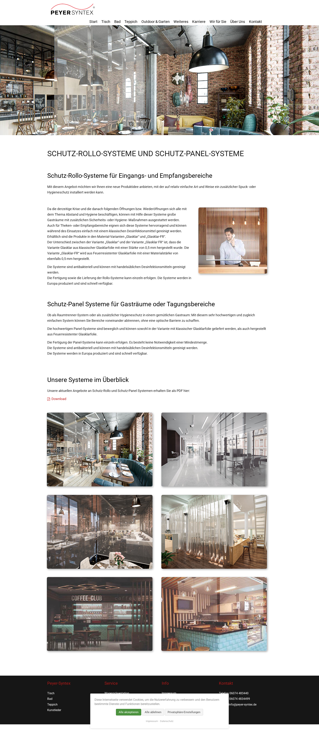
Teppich (130, 21)
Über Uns (237, 21)
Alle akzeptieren (128, 712)
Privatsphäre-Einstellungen (184, 712)
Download (59, 399)
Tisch (105, 21)
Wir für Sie (218, 21)
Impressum (169, 693)
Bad (117, 21)
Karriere (198, 21)
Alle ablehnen (153, 712)
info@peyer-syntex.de (242, 704)
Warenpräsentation (116, 693)
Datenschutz (166, 721)
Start (93, 21)
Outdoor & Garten (155, 21)
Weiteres (181, 21)
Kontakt (255, 21)
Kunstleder (54, 710)
